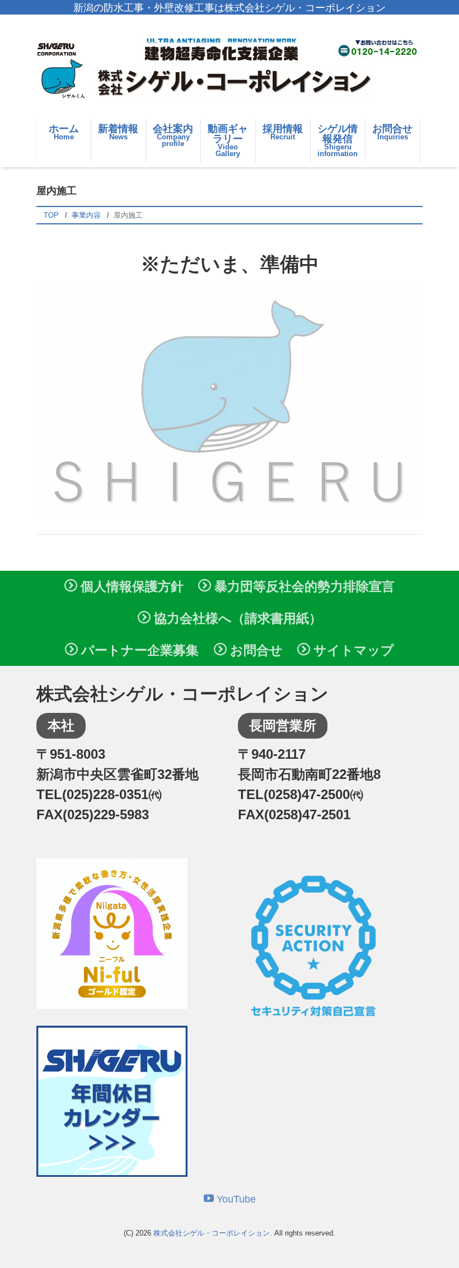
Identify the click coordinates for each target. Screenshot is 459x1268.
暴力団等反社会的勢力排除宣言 (303, 586)
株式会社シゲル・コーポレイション (211, 1233)
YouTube (235, 1199)
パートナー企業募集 (138, 650)
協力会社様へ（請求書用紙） (236, 618)
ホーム (64, 132)
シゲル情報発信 (337, 140)
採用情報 (283, 132)
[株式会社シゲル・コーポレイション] (229, 68)
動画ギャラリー (228, 140)
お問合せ (392, 132)
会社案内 (173, 135)
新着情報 (118, 132)
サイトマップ (352, 650)
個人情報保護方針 (130, 586)
